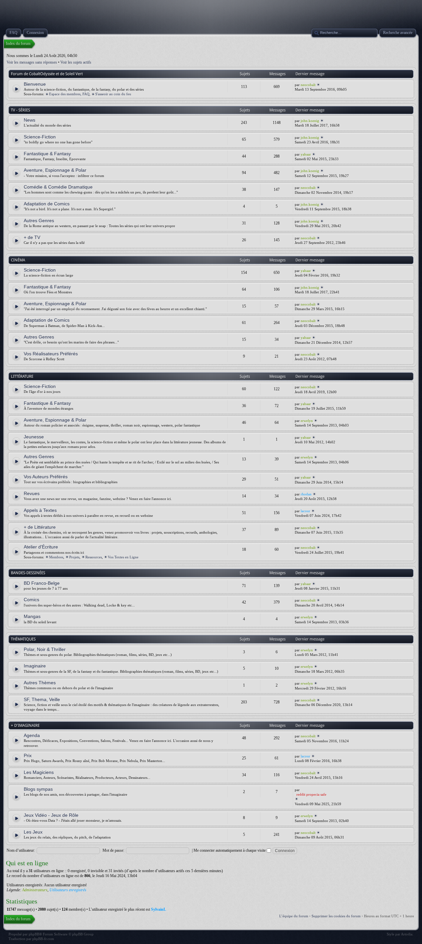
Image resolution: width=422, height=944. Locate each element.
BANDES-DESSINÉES (28, 573)
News (29, 120)
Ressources (93, 557)
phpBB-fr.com (43, 939)
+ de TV (32, 237)
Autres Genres (39, 220)
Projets (74, 557)
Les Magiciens (39, 772)
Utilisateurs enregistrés (67, 890)
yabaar (306, 154)
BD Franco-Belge (42, 583)
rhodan (306, 494)
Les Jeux (33, 832)
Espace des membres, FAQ (69, 94)
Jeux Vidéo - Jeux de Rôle (51, 815)
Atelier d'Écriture (41, 546)
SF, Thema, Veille (42, 699)
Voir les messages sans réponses (32, 62)
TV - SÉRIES (20, 110)
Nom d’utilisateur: (21, 850)
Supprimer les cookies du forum (336, 916)
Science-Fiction (40, 136)
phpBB (34, 934)
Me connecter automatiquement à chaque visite (230, 850)
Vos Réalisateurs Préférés (51, 353)
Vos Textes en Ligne (123, 557)
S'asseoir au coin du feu (113, 94)
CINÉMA (18, 260)
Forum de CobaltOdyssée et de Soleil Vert (47, 74)
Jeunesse (34, 436)
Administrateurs (34, 890)
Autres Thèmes (40, 682)
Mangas (32, 616)
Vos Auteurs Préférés (46, 476)
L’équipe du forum (293, 916)
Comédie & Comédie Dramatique (58, 187)
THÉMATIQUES (23, 639)
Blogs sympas (38, 789)
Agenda (32, 735)
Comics (31, 599)
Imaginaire (35, 665)
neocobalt (308, 85)
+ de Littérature (40, 527)
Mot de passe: (113, 850)
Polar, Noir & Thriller (45, 649)
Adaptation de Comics (47, 203)
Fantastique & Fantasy (47, 153)
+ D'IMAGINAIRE (25, 725)
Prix (28, 755)
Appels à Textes (40, 510)
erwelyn (307, 421)
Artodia (406, 934)
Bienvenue (35, 84)
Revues (32, 493)
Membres (56, 557)
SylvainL (158, 909)
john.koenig (310, 121)
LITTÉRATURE (22, 376)
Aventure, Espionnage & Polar (55, 170)
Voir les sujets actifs (75, 62)
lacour (305, 511)
